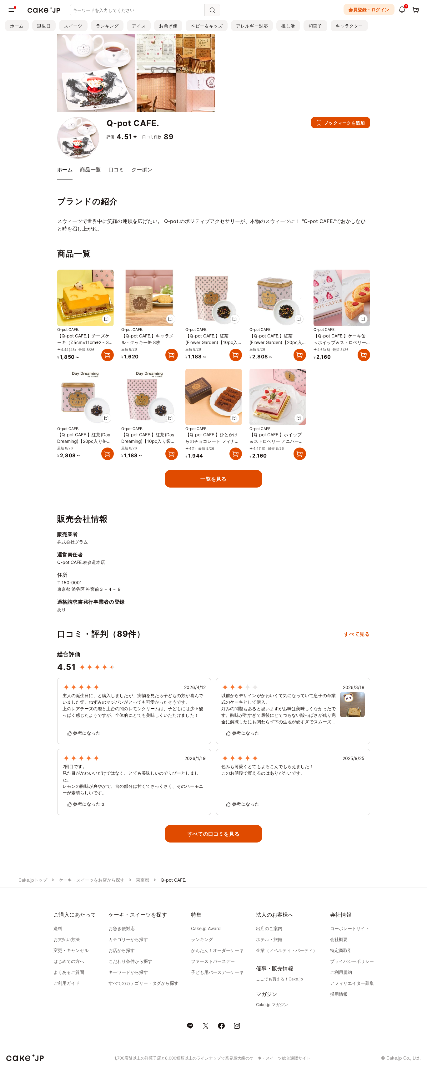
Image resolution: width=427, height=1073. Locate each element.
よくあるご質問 (68, 972)
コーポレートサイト (349, 928)
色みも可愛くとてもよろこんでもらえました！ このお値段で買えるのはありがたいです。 (267, 770)
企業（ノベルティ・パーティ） (286, 950)
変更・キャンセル (70, 950)
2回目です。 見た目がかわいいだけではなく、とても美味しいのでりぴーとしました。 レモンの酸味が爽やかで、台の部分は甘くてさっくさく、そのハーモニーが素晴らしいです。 (133, 779)
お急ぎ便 (168, 25)
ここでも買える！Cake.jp (279, 978)
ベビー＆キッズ (207, 25)
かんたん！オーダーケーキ (217, 950)
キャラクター (349, 25)
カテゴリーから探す (128, 939)
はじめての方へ (68, 961)
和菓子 (315, 25)
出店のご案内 (269, 928)
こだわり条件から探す (130, 961)
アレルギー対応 (252, 25)
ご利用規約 (341, 972)
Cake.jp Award (206, 928)
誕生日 (44, 25)
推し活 (288, 25)
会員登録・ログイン (369, 9)
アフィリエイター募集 (352, 983)
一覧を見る (213, 479)
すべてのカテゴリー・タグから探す (143, 983)
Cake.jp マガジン (272, 1004)
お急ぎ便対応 (121, 928)
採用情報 (339, 994)
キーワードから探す (128, 972)
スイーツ (73, 25)
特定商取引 (341, 950)
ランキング (107, 25)
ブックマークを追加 (344, 122)
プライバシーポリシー (352, 961)
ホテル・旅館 (269, 939)
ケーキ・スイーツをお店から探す (91, 880)
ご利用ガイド (66, 983)
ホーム (17, 25)
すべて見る (357, 634)
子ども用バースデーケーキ (217, 972)
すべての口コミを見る (213, 834)
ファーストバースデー (213, 961)
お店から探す (121, 950)
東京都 (142, 880)
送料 (57, 928)
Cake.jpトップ (32, 880)
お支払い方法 (66, 939)
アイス (139, 25)
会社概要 (339, 939)
